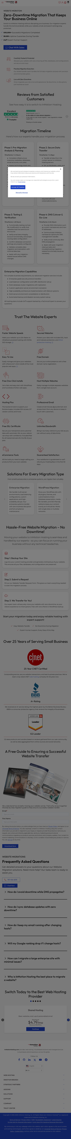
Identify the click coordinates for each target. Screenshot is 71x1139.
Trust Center (21, 182)
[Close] (61, 169)
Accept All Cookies (18, 187)
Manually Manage (22, 192)
